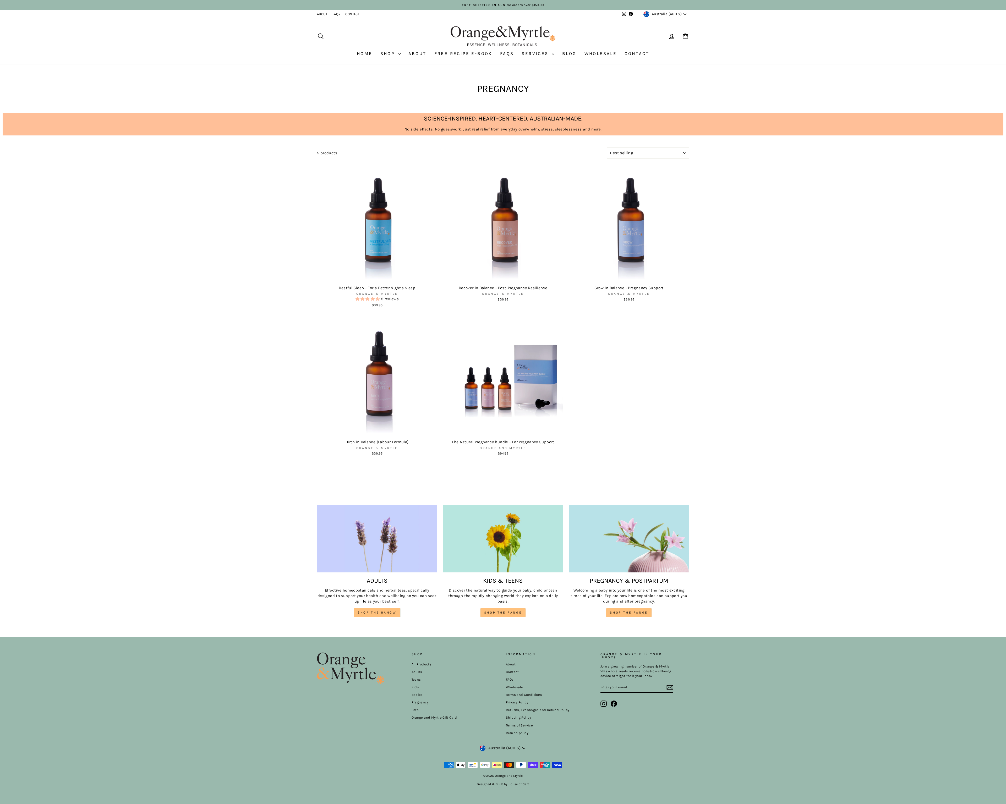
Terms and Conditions (524, 695)
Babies (417, 695)
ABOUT (322, 14)
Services (536, 53)
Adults (417, 672)
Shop (388, 53)
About (417, 53)
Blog (569, 53)
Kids (415, 687)
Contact (637, 53)
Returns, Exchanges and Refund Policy (538, 710)
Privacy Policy (517, 702)
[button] (368, 299)
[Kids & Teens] (503, 538)
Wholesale (600, 53)
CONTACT (352, 14)
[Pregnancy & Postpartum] (629, 538)
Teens (416, 679)
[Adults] (377, 538)
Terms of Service (519, 725)
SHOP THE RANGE (503, 612)
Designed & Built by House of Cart (503, 784)
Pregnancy (420, 702)
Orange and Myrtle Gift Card (434, 717)
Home (365, 53)
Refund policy (517, 733)
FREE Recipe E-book (463, 53)
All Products (422, 664)
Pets (415, 710)
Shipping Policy (518, 717)
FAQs (336, 14)
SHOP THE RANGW (377, 612)
